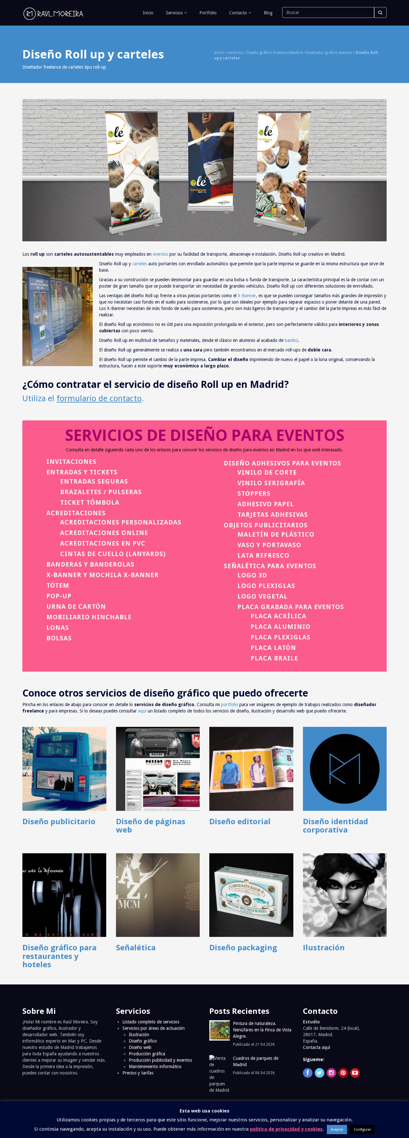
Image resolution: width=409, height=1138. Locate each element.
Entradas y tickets (82, 472)
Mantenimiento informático (155, 1066)
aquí (142, 710)
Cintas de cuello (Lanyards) (113, 554)
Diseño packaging (243, 947)
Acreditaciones (76, 513)
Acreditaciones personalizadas (120, 522)
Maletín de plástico (275, 534)
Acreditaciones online (104, 533)
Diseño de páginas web (150, 825)
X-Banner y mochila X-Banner (102, 575)
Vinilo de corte (267, 472)
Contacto (238, 12)
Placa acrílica (278, 616)
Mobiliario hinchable (89, 617)
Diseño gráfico (143, 1041)
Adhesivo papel (265, 504)
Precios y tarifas (137, 1072)
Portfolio (207, 12)
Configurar (362, 1129)
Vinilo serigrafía (271, 483)
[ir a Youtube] (355, 1073)
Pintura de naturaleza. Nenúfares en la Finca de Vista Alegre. (262, 1030)
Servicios (174, 12)
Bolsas (59, 638)
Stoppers (254, 493)
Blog (267, 12)
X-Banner (247, 295)
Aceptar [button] (337, 1129)
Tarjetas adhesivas (272, 514)
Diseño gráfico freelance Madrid (274, 52)
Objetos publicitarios (266, 525)
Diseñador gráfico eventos (329, 52)
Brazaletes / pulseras (101, 492)
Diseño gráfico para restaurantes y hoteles (59, 955)
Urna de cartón (76, 606)
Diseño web (140, 1047)
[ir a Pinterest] (343, 1073)
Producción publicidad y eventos (160, 1060)
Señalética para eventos (270, 566)
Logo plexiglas (266, 586)
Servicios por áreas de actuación (153, 1028)
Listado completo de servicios (150, 1021)
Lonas (57, 627)
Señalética (136, 947)
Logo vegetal (262, 596)
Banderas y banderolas (90, 564)
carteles (139, 263)
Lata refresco (263, 555)
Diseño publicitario (59, 821)
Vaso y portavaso (269, 545)
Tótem (57, 585)
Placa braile (274, 658)
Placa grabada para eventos (290, 607)
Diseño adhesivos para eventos (282, 463)
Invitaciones (71, 461)
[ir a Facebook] (308, 1073)
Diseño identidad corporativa (335, 825)
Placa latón (273, 648)
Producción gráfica (147, 1053)
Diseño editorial (240, 821)
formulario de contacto (99, 398)
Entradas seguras (94, 481)
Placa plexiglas (281, 637)
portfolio (229, 704)
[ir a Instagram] (331, 1073)
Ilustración (324, 947)
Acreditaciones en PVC (102, 543)
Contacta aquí (316, 1047)
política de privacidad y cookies (286, 1129)
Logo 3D (252, 575)
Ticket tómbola (90, 502)
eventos (160, 254)
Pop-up (59, 596)
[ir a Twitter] (319, 1073)
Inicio (147, 12)
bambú (291, 340)
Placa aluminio (281, 626)
